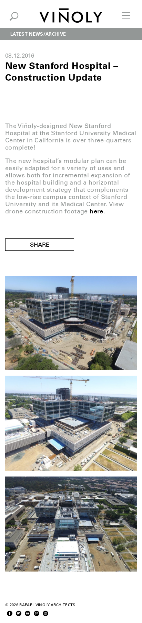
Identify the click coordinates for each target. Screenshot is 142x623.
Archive (55, 34)
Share (39, 244)
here (96, 211)
